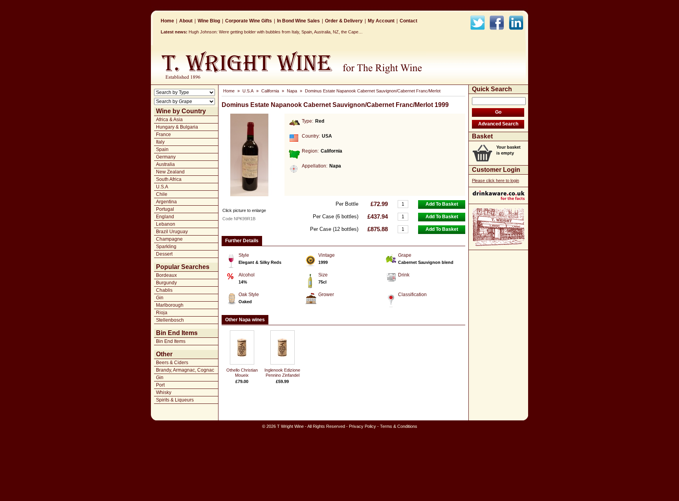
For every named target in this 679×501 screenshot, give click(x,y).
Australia (165, 164)
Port (160, 385)
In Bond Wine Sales (298, 21)
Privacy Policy (362, 426)
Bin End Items (170, 341)
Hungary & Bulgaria (177, 127)
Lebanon (165, 224)
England (165, 216)
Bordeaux (166, 275)
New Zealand (170, 172)
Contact (408, 21)
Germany (166, 157)
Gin (159, 297)
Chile (161, 194)
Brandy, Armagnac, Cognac (185, 370)
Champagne (169, 239)
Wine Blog (209, 21)
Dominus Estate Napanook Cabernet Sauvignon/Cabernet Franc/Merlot (372, 90)
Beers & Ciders (172, 362)
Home (167, 21)
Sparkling (166, 246)
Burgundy (166, 282)
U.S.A (162, 187)
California (270, 90)
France (163, 134)
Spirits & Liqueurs (175, 400)
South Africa (169, 179)
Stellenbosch (170, 320)
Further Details (242, 240)
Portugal (165, 209)
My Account (381, 21)
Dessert (164, 254)
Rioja (161, 312)
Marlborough (170, 305)
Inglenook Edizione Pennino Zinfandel (282, 373)
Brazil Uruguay (172, 231)
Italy (160, 142)
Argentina (166, 201)
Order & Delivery (344, 21)
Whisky (163, 392)
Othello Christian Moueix (242, 373)
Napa (292, 90)
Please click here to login (495, 180)
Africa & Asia (169, 119)
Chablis (164, 290)
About (186, 21)
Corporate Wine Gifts (248, 21)
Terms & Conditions (398, 426)
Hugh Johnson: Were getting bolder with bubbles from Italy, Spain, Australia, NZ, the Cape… (276, 31)
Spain (162, 149)
